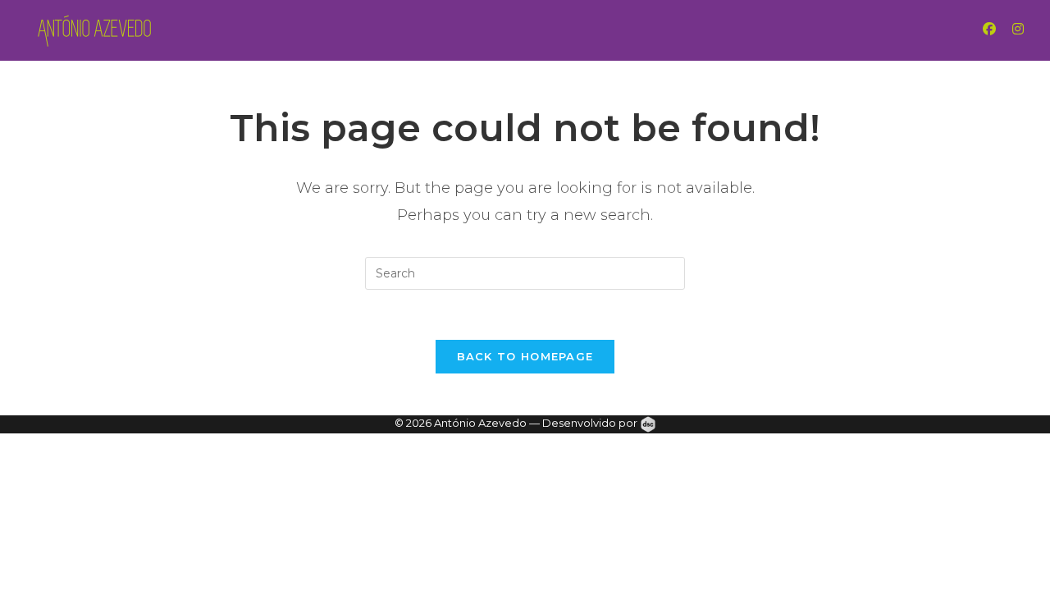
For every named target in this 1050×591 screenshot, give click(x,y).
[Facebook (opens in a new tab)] (1006, 29)
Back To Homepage (525, 356)
